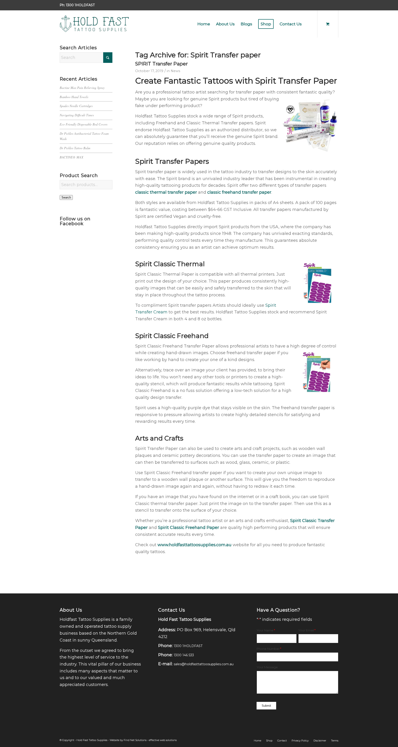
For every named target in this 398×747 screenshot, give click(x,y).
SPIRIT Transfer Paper (161, 64)
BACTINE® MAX (71, 157)
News (175, 71)
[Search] (309, 24)
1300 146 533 (184, 655)
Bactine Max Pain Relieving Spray (82, 87)
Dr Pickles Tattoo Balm (75, 148)
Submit (266, 705)
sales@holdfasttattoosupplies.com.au (204, 664)
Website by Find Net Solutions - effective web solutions (143, 740)
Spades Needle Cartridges (76, 106)
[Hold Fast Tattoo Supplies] (94, 24)
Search (66, 197)
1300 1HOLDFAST (80, 5)
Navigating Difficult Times (77, 115)
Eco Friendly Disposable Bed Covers (83, 124)
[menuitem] (203, 24)
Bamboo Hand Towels (74, 97)
